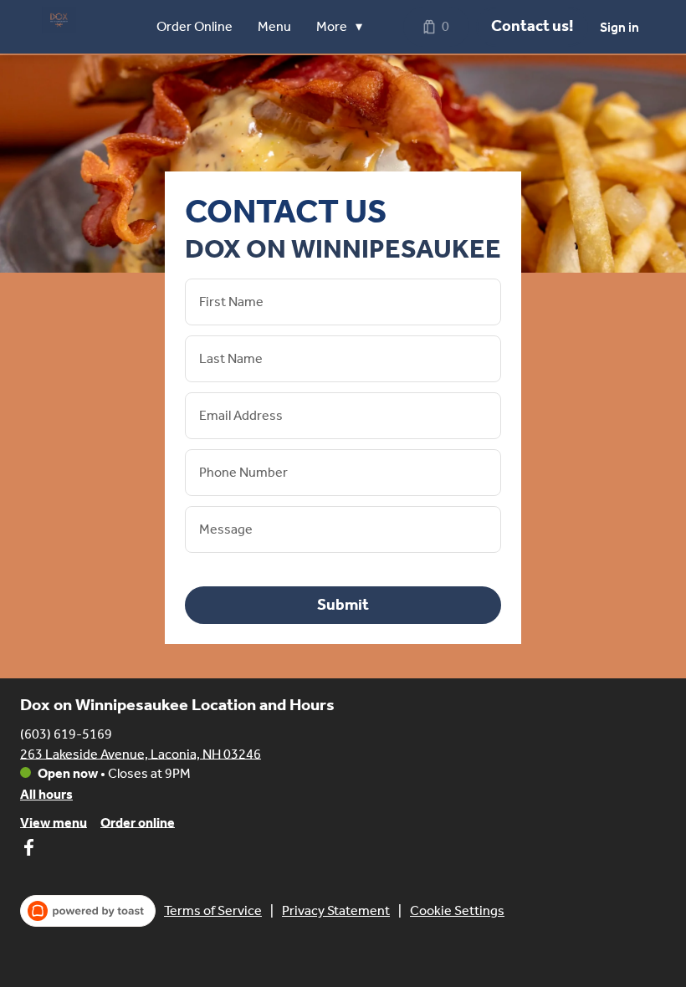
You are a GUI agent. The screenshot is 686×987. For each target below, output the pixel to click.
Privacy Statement (336, 910)
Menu (274, 26)
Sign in (619, 27)
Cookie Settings (457, 910)
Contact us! (532, 26)
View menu (53, 822)
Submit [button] (343, 605)
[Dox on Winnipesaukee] (59, 20)
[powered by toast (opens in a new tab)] (88, 911)
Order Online (194, 26)
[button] (343, 26)
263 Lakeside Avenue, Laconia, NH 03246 (140, 753)
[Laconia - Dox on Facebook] (28, 850)
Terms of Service (213, 910)
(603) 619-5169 (66, 733)
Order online (137, 822)
